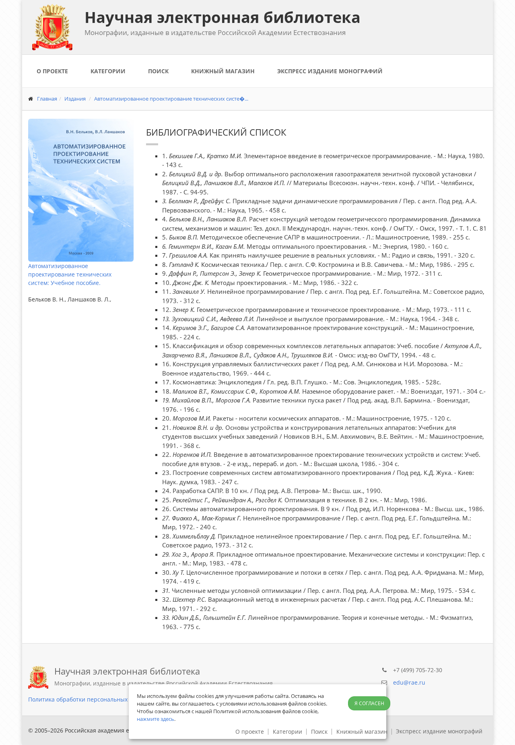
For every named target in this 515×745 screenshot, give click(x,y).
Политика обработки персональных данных (89, 699)
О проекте (52, 71)
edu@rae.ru (409, 682)
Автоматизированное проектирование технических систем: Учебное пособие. (69, 274)
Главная (47, 98)
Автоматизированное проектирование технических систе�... (171, 98)
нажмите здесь (155, 718)
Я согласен (369, 703)
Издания (75, 98)
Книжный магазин (223, 71)
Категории (108, 71)
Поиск (158, 71)
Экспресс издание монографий (330, 71)
